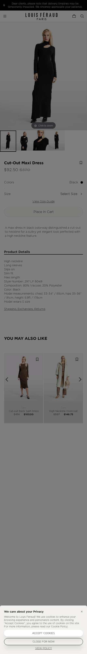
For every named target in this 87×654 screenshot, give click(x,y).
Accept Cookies (43, 633)
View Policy (43, 648)
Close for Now (44, 641)
